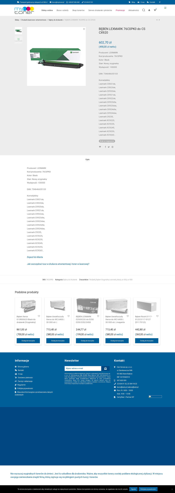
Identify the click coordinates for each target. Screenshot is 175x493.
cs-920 (124, 280)
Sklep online (47, 10)
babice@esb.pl (133, 387)
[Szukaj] (144, 10)
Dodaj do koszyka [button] (28, 341)
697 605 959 (121, 380)
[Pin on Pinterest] (113, 147)
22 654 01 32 (88, 2)
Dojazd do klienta (35, 257)
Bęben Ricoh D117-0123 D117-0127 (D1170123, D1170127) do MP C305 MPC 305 (143, 322)
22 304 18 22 (132, 384)
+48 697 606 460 (73, 2)
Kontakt (152, 2)
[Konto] (149, 10)
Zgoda (133, 489)
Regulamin (22, 385)
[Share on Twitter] (109, 147)
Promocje (120, 10)
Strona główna (23, 367)
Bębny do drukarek (56, 20)
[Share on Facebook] (105, 147)
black (119, 280)
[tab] (87, 159)
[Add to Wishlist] (101, 147)
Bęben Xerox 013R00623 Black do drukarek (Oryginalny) (26, 319)
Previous (28, 56)
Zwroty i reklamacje (25, 381)
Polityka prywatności (25, 388)
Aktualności (133, 10)
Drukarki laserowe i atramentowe (33, 20)
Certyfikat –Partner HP (125, 397)
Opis (87, 159)
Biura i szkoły (62, 10)
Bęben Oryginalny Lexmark (106, 280)
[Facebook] (159, 2)
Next (84, 56)
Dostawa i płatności (25, 378)
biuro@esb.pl (122, 387)
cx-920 (129, 280)
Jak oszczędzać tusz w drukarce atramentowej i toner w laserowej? (58, 264)
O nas (143, 2)
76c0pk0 (92, 280)
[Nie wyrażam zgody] (172, 489)
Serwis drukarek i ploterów (100, 10)
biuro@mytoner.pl (58, 2)
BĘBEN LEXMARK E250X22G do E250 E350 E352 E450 (85, 319)
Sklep (133, 2)
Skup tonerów (78, 10)
